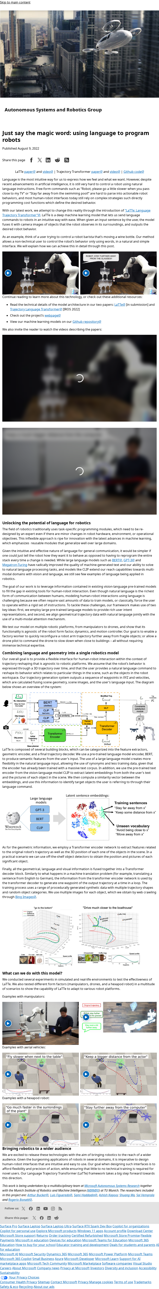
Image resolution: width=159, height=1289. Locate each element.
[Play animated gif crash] (8, 273)
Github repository (87, 321)
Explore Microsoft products (56, 1231)
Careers (5, 1268)
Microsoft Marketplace (84, 1263)
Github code (134, 172)
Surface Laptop (29, 1226)
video (48, 172)
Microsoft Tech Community (47, 1263)
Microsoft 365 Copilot (16, 1259)
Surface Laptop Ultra (56, 1226)
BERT (117, 560)
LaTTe (119, 304)
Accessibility (147, 1268)
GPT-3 (129, 560)
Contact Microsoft (64, 1282)
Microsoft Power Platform (108, 1254)
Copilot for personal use (17, 1231)
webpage (53, 315)
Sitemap (44, 1282)
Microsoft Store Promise (122, 1235)
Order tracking (60, 1235)
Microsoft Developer (79, 1259)
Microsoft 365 (78, 1254)
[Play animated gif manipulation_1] (8, 1023)
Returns (42, 1235)
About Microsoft (24, 1268)
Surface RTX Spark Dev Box (92, 1226)
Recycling (26, 1287)
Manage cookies (101, 1282)
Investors (97, 1268)
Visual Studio (142, 1263)
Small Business (43, 1259)
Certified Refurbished (87, 1235)
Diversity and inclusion (121, 1268)
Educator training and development (82, 1245)
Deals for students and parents (132, 1245)
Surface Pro (8, 1226)
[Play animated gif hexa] (8, 1124)
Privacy (83, 1282)
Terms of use (123, 1282)
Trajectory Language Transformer (36, 309)
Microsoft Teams (140, 1254)
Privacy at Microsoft (75, 1268)
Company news (48, 1268)
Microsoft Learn (107, 1259)
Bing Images (25, 897)
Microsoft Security (32, 1254)
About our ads (44, 1287)
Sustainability (10, 1273)
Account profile (115, 1231)
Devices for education (65, 1240)
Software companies (117, 1263)
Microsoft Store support (18, 1235)
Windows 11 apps (90, 1231)
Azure (59, 1259)
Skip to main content (15, 2)
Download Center (140, 1231)
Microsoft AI (9, 1254)
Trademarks (142, 1282)
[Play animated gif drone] (8, 1074)
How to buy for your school (36, 1245)
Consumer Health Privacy (18, 1282)
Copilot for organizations (130, 1226)
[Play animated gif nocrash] (86, 273)
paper (29, 172)
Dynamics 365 (57, 1254)
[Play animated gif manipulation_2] (86, 1017)
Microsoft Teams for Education (105, 1240)
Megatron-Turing (14, 565)
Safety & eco (9, 1287)
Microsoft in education (32, 1240)
